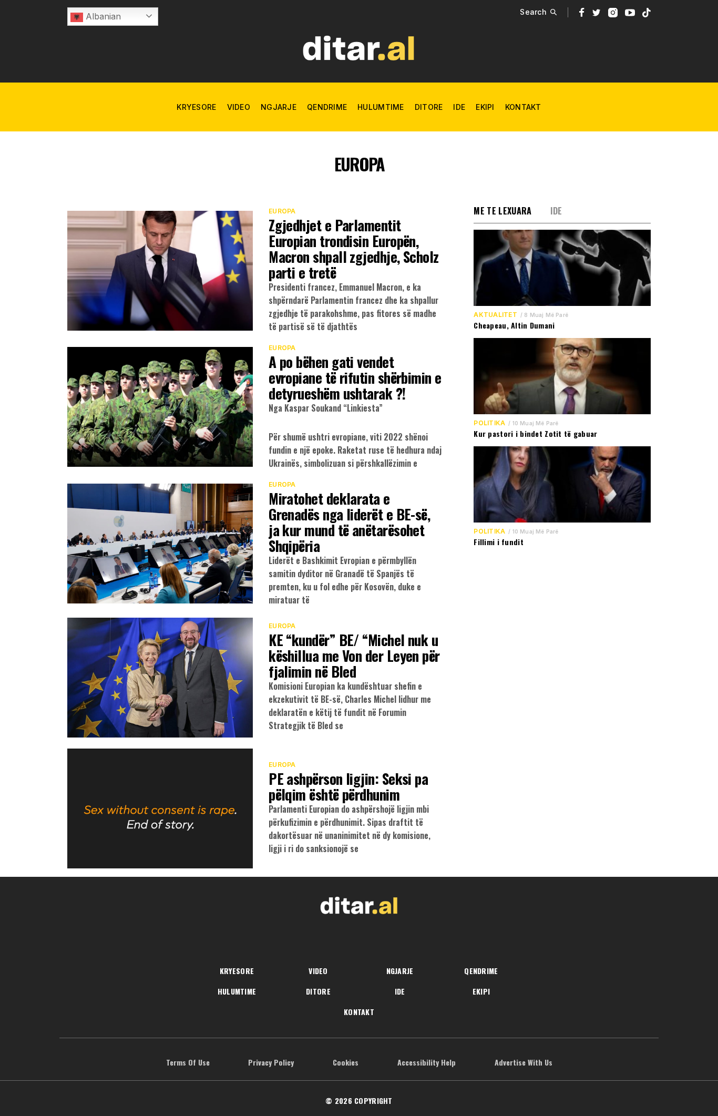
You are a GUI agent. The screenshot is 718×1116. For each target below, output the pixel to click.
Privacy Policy (271, 1062)
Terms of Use (188, 1062)
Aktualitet (495, 315)
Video (238, 107)
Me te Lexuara (502, 210)
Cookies (345, 1062)
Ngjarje (278, 107)
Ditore (429, 107)
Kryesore (196, 107)
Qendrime (327, 107)
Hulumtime (380, 107)
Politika (489, 423)
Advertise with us (523, 1062)
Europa (282, 211)
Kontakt (523, 107)
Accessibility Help (426, 1062)
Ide (459, 107)
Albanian (102, 16)
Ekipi (485, 107)
